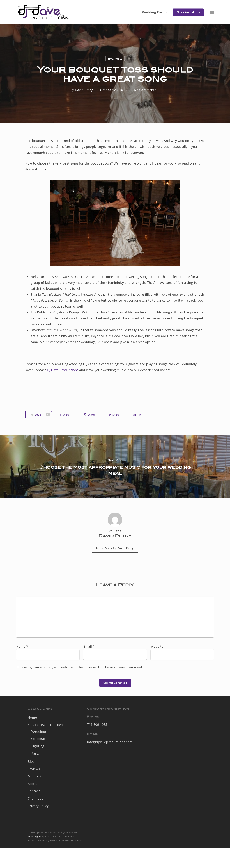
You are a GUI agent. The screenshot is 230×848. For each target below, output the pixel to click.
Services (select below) (45, 724)
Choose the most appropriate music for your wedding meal (115, 466)
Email (89, 646)
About (32, 783)
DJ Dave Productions (62, 370)
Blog (31, 761)
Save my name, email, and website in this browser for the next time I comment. (81, 667)
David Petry (84, 90)
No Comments (145, 90)
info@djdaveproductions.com (109, 742)
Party (35, 753)
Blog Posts (114, 58)
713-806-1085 (97, 724)
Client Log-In (37, 798)
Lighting (37, 746)
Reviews (34, 769)
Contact (34, 791)
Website (157, 646)
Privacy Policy (38, 806)
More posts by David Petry (115, 548)
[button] (212, 12)
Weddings (39, 731)
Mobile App (36, 776)
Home (32, 717)
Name (22, 646)
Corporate (39, 738)
